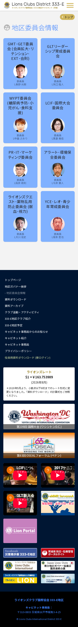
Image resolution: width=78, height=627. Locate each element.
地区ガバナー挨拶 (15, 286)
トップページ (13, 280)
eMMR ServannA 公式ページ (58, 503)
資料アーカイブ (14, 306)
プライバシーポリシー (18, 351)
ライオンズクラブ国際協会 (20, 565)
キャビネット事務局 (17, 344)
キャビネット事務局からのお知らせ (26, 332)
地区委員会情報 (15, 293)
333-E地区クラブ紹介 (18, 319)
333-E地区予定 (13, 325)
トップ (68, 17)
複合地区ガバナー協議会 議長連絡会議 (58, 565)
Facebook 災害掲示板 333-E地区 (20, 553)
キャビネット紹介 (15, 338)
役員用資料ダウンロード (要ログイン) (27, 357)
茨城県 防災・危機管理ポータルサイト (58, 553)
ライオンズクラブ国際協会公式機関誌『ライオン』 (20, 578)
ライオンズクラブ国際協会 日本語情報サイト (58, 578)
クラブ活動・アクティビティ (22, 312)
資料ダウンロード (15, 299)
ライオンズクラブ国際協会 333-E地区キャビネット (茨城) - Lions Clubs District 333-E (34, 5)
